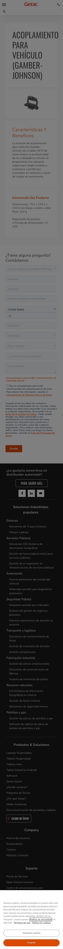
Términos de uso (22, 922)
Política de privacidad (40, 919)
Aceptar (31, 942)
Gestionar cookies (31, 933)
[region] (31, 919)
